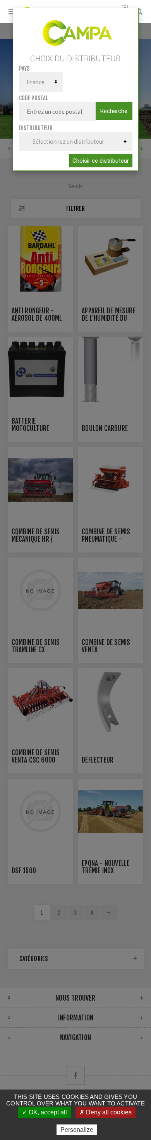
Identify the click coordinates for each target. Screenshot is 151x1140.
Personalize (76, 1129)
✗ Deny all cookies (105, 1112)
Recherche (113, 111)
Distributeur (36, 128)
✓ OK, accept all (44, 1112)
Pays (24, 68)
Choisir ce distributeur (100, 160)
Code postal (33, 98)
